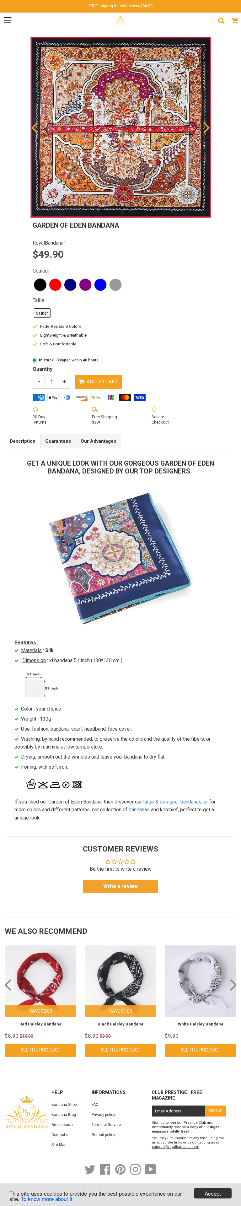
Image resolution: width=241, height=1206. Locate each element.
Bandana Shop (64, 1104)
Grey (115, 285)
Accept (213, 1193)
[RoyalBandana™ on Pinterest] (120, 1173)
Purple (85, 285)
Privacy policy (103, 1114)
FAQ (95, 1104)
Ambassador (62, 1124)
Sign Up (215, 1111)
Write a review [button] (120, 886)
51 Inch (42, 313)
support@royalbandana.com (175, 1147)
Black (40, 285)
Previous (35, 127)
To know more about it (46, 1199)
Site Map (58, 1145)
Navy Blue (70, 285)
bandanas (139, 810)
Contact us (61, 1135)
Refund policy (103, 1135)
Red (55, 285)
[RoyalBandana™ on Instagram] (135, 1173)
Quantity (42, 369)
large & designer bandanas (172, 802)
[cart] (234, 20)
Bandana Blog (63, 1114)
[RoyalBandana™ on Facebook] (105, 1173)
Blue (100, 285)
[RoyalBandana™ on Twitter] (90, 1173)
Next (206, 127)
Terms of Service (106, 1124)
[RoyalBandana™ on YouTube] (150, 1173)
